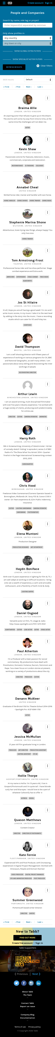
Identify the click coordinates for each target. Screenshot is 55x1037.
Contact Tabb (27, 1003)
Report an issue (27, 1006)
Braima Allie (27, 108)
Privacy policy (34, 1027)
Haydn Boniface (27, 569)
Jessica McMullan (27, 736)
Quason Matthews (27, 820)
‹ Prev (17, 87)
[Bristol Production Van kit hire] (27, 961)
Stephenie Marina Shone (27, 222)
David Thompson (27, 346)
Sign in (48, 3)
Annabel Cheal (27, 187)
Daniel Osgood (27, 613)
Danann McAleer (27, 698)
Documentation (27, 1018)
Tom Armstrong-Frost (27, 260)
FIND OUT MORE (27, 937)
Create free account (22, 943)
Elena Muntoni (27, 534)
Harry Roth (28, 438)
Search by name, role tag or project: (21, 20)
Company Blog (27, 1014)
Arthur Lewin (27, 394)
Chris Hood (27, 485)
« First (6, 87)
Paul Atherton (27, 651)
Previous (22, 974)
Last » (40, 87)
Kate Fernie (27, 855)
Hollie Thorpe (27, 775)
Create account (35, 3)
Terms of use (20, 1027)
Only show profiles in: (14, 33)
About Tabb (27, 992)
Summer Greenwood (27, 900)
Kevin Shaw (27, 149)
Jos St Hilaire (27, 302)
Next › (29, 87)
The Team (27, 995)
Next (35, 974)
